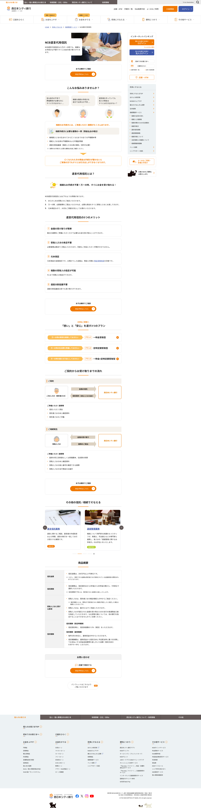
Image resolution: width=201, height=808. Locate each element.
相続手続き (135, 126)
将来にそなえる (94, 742)
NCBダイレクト (124, 751)
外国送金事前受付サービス (160, 757)
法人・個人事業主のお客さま (35, 2)
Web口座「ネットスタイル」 (32, 772)
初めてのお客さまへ (142, 61)
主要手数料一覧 (135, 70)
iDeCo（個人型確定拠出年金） (32, 769)
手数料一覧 (128, 9)
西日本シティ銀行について (82, 2)
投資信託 (26, 763)
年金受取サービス (157, 751)
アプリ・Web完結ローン (62, 769)
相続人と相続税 (136, 119)
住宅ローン (58, 747)
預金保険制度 (99, 261)
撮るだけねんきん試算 (137, 105)
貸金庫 (154, 763)
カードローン (59, 754)
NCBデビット (124, 757)
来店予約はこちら (82, 74)
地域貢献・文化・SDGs (58, 2)
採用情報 (105, 2)
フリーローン (59, 757)
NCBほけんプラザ (136, 101)
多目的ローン (59, 760)
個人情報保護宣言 (157, 775)
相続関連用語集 (136, 143)
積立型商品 (26, 754)
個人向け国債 (27, 766)
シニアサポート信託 (136, 151)
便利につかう (125, 742)
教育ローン (58, 766)
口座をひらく (18, 20)
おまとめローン (60, 763)
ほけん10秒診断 (135, 97)
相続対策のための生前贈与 (140, 123)
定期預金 (26, 751)
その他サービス (158, 742)
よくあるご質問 (152, 9)
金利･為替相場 (150, 70)
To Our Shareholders (188, 2)
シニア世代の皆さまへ (159, 769)
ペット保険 (133, 147)
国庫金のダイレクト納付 (127, 778)
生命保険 (133, 109)
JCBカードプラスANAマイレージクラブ (132, 760)
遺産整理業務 (135, 133)
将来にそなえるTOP (136, 93)
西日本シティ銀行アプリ (127, 747)
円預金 (25, 747)
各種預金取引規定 (28, 760)
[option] (63, 530)
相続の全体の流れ (137, 116)
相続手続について (137, 137)
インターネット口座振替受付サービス (131, 775)
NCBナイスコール (157, 766)
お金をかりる (60, 742)
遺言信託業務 (135, 130)
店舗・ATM (118, 9)
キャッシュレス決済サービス (129, 763)
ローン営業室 (59, 772)
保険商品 (90, 757)
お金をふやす (28, 742)
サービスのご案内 (149, 47)
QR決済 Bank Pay (125, 781)
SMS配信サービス (157, 772)
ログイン (141, 42)
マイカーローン (60, 751)
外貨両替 (155, 760)
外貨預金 (26, 757)
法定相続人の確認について (140, 140)
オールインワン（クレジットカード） (131, 754)
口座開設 (170, 9)
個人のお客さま (12, 2)
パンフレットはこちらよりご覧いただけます (81, 686)
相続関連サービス (136, 112)
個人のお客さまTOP (31, 727)
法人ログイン (141, 52)
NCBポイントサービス (159, 747)
